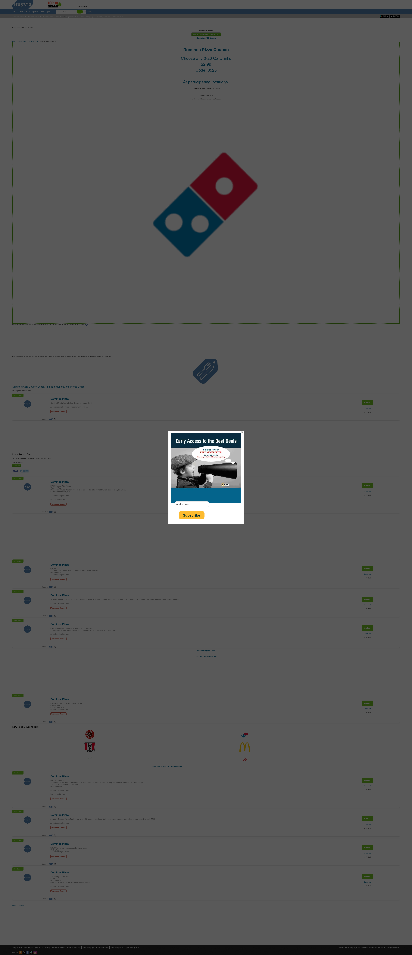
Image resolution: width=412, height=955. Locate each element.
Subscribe (191, 515)
